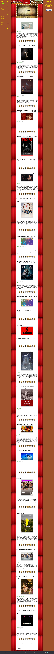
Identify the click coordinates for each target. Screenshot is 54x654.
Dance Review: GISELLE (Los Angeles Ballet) (25, 351)
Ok (47, 652)
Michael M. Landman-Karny (20, 246)
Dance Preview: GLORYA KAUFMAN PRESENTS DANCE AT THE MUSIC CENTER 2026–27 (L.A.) (26, 20)
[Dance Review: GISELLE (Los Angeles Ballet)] (27, 361)
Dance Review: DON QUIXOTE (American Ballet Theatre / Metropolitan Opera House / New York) (26, 111)
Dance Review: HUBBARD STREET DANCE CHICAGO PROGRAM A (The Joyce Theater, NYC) (25, 612)
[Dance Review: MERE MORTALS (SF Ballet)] (27, 428)
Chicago (18, 183)
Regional (22, 62)
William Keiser (18, 281)
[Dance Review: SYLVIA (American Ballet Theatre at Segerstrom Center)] (27, 586)
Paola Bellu (18, 627)
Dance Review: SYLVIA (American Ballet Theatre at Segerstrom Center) (26, 577)
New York (19, 96)
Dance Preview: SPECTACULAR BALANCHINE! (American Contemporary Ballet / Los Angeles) (26, 297)
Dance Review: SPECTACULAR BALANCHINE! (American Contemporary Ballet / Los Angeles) (26, 235)
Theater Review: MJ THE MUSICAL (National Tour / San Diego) (25, 324)
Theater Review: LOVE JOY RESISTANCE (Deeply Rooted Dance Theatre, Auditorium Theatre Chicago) (26, 200)
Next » (31, 643)
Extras (19, 562)
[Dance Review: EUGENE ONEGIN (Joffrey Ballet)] (27, 177)
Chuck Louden (18, 407)
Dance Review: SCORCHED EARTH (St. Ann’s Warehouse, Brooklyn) (26, 512)
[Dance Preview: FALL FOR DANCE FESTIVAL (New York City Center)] (27, 86)
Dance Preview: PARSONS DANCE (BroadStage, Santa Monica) (26, 477)
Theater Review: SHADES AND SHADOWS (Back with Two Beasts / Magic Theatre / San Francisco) (26, 387)
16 (28, 643)
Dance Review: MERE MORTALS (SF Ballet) (25, 424)
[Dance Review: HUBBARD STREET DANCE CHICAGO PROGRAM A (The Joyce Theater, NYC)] (27, 620)
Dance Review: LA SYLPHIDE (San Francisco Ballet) (25, 451)
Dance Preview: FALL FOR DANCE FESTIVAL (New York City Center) (26, 77)
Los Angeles (19, 31)
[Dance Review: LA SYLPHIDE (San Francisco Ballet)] (27, 456)
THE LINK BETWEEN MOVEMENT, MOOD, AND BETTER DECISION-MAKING (26, 550)
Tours (21, 497)
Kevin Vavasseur (18, 121)
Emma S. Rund (18, 182)
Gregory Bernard (19, 61)
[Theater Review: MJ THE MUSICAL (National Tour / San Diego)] (27, 330)
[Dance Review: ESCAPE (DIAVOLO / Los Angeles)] (27, 146)
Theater (19, 409)
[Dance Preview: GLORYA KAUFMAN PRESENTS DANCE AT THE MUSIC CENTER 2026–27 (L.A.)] (27, 25)
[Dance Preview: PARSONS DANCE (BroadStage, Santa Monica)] (27, 487)
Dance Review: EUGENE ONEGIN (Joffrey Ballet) (26, 173)
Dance (17, 31)
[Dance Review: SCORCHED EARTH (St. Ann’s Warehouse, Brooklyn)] (27, 523)
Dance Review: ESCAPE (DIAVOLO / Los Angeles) (26, 136)
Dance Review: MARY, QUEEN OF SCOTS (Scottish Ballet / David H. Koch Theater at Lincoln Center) (26, 263)
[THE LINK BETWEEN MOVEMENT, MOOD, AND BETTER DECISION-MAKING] (27, 556)
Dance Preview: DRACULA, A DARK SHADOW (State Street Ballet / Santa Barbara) (26, 46)
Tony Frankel (18, 30)
